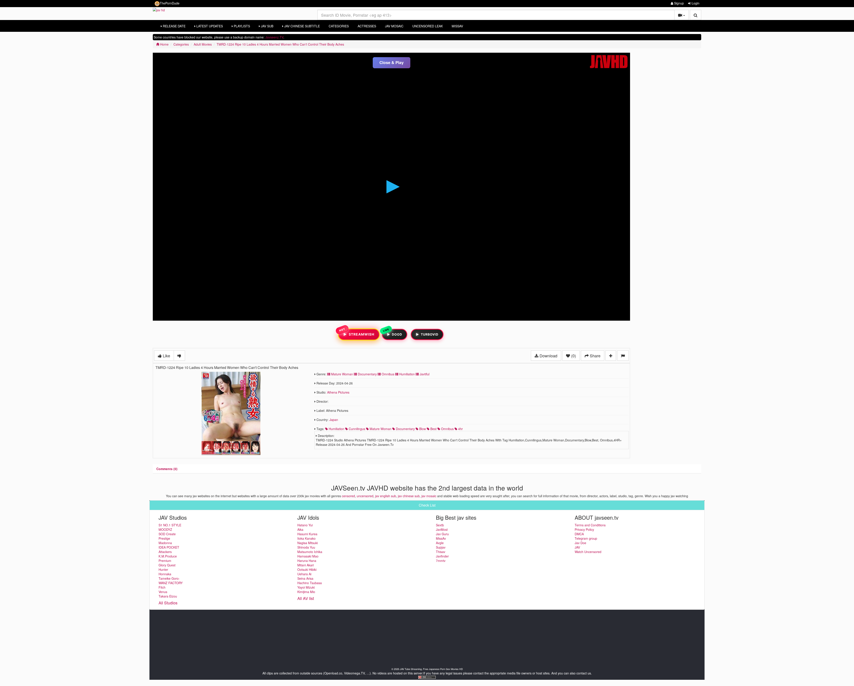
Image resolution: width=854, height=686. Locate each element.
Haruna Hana (306, 560)
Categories (339, 26)
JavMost (442, 529)
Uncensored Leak (427, 26)
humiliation (336, 428)
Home (164, 44)
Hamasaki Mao (307, 556)
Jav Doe (580, 543)
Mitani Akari (305, 565)
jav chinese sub (409, 496)
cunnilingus (356, 428)
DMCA (579, 534)
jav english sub (385, 496)
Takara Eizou (168, 596)
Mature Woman (341, 374)
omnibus (447, 428)
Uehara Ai (304, 574)
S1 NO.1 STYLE (170, 525)
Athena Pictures (338, 392)
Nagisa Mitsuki (307, 543)
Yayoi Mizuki (306, 587)
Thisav (440, 551)
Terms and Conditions (590, 525)
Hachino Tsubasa (309, 583)
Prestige (164, 538)
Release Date (173, 26)
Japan (333, 419)
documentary (405, 428)
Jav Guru (442, 534)
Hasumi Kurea (307, 534)
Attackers (165, 551)
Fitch (162, 587)
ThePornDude (169, 3)
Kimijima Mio (306, 591)
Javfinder (442, 556)
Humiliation (406, 374)
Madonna (165, 543)
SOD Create (167, 534)
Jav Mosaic (394, 26)
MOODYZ (165, 529)
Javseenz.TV (274, 37)
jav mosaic (428, 496)
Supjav (440, 547)
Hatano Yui (305, 525)
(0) (573, 355)
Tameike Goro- (169, 578)
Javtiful (424, 374)
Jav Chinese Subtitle (301, 26)
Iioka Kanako (306, 538)
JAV (577, 547)
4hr (460, 428)
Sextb (440, 525)
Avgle (440, 543)
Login (695, 3)
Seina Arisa (305, 578)
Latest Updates (209, 26)
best (433, 428)
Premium (165, 560)
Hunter (163, 569)
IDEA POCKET (169, 547)
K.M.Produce (168, 556)
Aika (300, 529)
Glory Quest (167, 565)
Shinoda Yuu (306, 547)
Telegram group (586, 538)
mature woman (380, 428)
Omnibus (387, 374)
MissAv (457, 26)
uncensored (365, 496)
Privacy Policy (584, 529)
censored (348, 496)
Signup (678, 3)
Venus (163, 591)
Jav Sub (266, 26)
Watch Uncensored (588, 551)
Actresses (367, 26)
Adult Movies (203, 44)
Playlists (241, 26)
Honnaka (165, 574)
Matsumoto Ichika (309, 551)
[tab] (167, 468)
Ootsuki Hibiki (306, 569)
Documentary (367, 374)
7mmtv (440, 560)
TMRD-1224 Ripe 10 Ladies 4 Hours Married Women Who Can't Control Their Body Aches (280, 44)
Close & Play (391, 62)
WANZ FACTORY (171, 583)
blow (422, 428)
